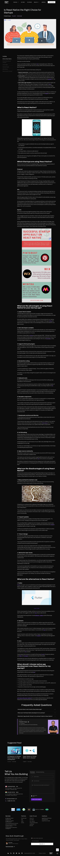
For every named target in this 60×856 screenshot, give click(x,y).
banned (50, 79)
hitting (50, 321)
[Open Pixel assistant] (57, 853)
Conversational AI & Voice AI (12, 823)
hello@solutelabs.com (12, 798)
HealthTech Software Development (47, 819)
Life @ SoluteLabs (34, 822)
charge (31, 335)
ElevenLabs (23, 818)
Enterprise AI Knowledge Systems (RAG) (11, 825)
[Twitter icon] (11, 853)
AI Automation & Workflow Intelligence (11, 828)
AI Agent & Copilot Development (10, 821)
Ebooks (31, 825)
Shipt (20, 656)
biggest (47, 93)
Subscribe (41, 843)
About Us (32, 818)
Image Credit (36, 608)
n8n (22, 819)
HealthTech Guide (46, 820)
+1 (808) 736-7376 (11, 801)
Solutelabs (48, 338)
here (34, 672)
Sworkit (43, 654)
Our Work (32, 819)
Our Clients (32, 821)
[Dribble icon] (16, 853)
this (37, 64)
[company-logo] (6, 2)
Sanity (22, 822)
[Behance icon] (19, 853)
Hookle (41, 615)
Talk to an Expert (51, 2)
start (50, 84)
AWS (22, 821)
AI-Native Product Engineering (9, 819)
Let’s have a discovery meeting (24, 698)
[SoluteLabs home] (51, 853)
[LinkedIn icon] (8, 853)
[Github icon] (22, 853)
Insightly (39, 635)
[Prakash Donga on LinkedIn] (28, 722)
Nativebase (45, 423)
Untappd (26, 656)
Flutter (18, 585)
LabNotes (32, 824)
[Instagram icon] (13, 853)
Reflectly (37, 615)
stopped (52, 524)
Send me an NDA (35, 796)
